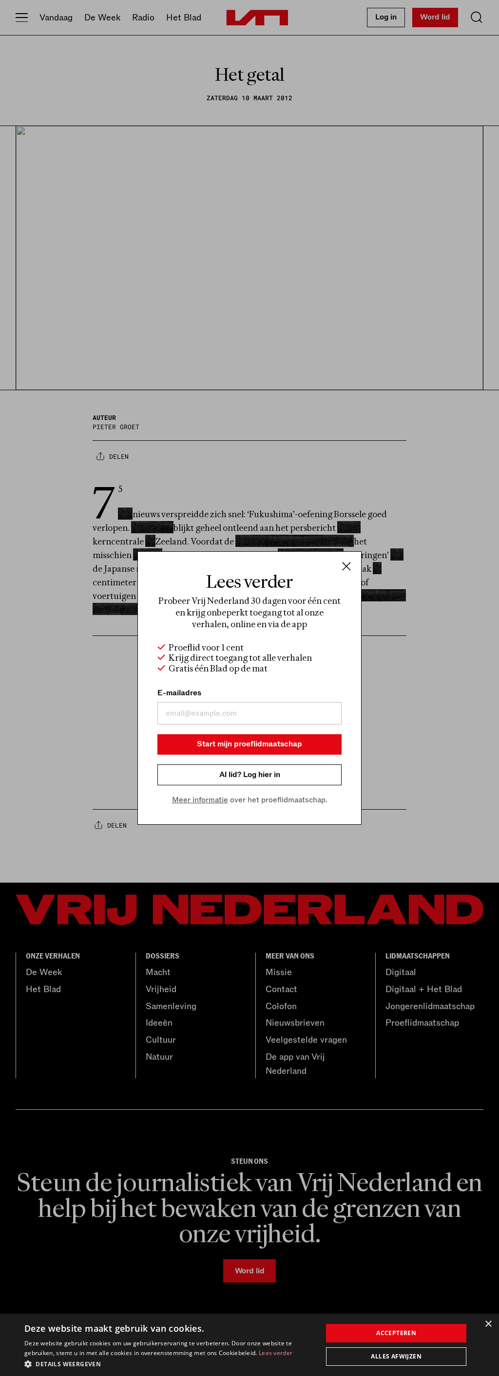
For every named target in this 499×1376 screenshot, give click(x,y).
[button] (169, 1363)
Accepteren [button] (396, 1333)
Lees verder (275, 1353)
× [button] (488, 1324)
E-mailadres (179, 693)
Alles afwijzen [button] (396, 1356)
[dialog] (249, 1345)
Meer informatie (200, 800)
